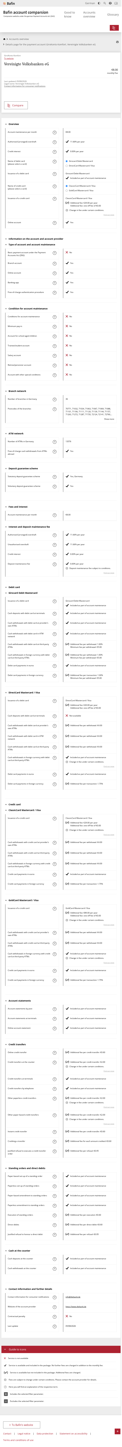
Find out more (109, 215)
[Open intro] (116, 3)
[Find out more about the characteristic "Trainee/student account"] (54, 346)
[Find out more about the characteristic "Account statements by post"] (54, 1009)
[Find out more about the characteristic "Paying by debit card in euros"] (54, 666)
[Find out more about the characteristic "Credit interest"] (54, 152)
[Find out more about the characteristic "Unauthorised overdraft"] (54, 545)
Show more (109, 419)
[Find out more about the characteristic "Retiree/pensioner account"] (54, 365)
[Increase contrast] (99, 3)
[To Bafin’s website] (9, 3)
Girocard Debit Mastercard (81, 161)
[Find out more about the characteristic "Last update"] (54, 1326)
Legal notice (24, 1433)
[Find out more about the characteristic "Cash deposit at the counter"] (54, 1259)
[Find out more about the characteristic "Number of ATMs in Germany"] (54, 442)
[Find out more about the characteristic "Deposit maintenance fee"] (54, 564)
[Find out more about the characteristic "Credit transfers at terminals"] (54, 1079)
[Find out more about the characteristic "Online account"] (54, 223)
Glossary (113, 14)
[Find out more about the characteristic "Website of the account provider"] (54, 1307)
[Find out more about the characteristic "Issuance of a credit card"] (54, 199)
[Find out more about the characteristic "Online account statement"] (54, 1028)
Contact (7, 1433)
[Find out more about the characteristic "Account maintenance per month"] (54, 132)
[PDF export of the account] (117, 42)
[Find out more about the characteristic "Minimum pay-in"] (54, 327)
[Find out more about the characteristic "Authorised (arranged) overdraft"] (54, 142)
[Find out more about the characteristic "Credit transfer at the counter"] (54, 1062)
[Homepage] (4, 39)
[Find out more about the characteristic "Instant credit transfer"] (54, 1132)
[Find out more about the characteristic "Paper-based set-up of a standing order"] (54, 1177)
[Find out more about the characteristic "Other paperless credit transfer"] (54, 1099)
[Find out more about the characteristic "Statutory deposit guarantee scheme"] (54, 477)
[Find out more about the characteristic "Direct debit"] (54, 1225)
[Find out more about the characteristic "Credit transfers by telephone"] (54, 1089)
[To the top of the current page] (117, 1431)
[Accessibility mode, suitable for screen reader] (110, 3)
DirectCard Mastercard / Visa (82, 165)
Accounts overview (89, 14)
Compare (17, 105)
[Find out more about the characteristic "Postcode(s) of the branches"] (54, 409)
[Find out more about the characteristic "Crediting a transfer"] (54, 1142)
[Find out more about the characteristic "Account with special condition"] (54, 317)
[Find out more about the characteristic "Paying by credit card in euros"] (54, 875)
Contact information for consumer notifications (24, 86)
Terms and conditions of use (18, 1440)
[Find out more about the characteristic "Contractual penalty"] (54, 1317)
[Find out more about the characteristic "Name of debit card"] (54, 162)
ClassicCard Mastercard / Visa (82, 186)
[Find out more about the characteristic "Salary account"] (54, 356)
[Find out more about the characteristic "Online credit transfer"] (54, 1053)
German (90, 3)
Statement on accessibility (73, 1433)
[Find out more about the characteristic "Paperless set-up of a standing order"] (54, 1186)
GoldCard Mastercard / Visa (81, 190)
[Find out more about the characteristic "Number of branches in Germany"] (54, 399)
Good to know (69, 14)
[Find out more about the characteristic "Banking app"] (54, 283)
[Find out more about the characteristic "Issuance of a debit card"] (54, 174)
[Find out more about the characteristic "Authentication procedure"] (54, 293)
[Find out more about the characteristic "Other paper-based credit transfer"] (54, 1115)
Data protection (45, 1433)
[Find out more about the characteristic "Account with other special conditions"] (54, 375)
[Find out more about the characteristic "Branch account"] (54, 264)
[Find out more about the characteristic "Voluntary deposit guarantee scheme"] (54, 487)
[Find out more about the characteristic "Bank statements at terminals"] (54, 1019)
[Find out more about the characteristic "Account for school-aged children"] (54, 336)
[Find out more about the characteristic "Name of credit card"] (54, 186)
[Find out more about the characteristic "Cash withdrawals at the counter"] (54, 1269)
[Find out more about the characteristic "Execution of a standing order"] (54, 1215)
